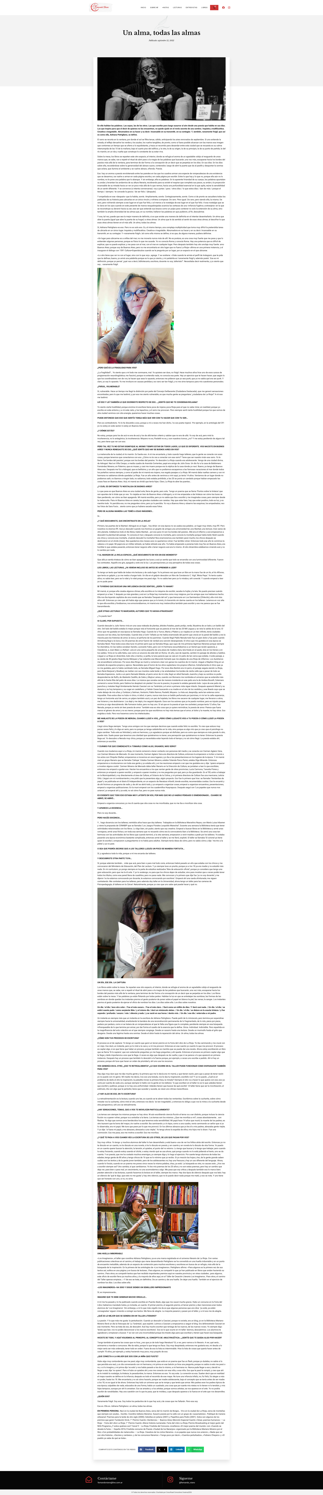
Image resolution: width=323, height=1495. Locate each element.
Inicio (143, 7)
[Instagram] (229, 7)
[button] (146, 1449)
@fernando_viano (187, 1482)
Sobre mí (154, 7)
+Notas (165, 7)
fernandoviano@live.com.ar (110, 1482)
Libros (204, 7)
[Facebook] (223, 7)
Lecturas (177, 7)
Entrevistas (191, 7)
